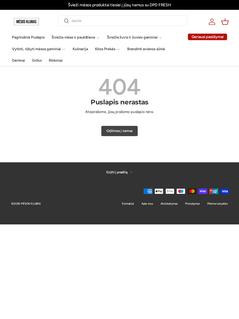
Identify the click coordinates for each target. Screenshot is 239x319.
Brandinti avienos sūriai (146, 49)
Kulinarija (80, 49)
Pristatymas (192, 203)
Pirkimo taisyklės (217, 203)
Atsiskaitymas (169, 203)
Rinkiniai (56, 60)
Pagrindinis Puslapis (28, 37)
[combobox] (123, 21)
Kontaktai (128, 203)
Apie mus (147, 203)
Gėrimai (18, 60)
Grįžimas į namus (119, 131)
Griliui (37, 60)
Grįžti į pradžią (117, 172)
